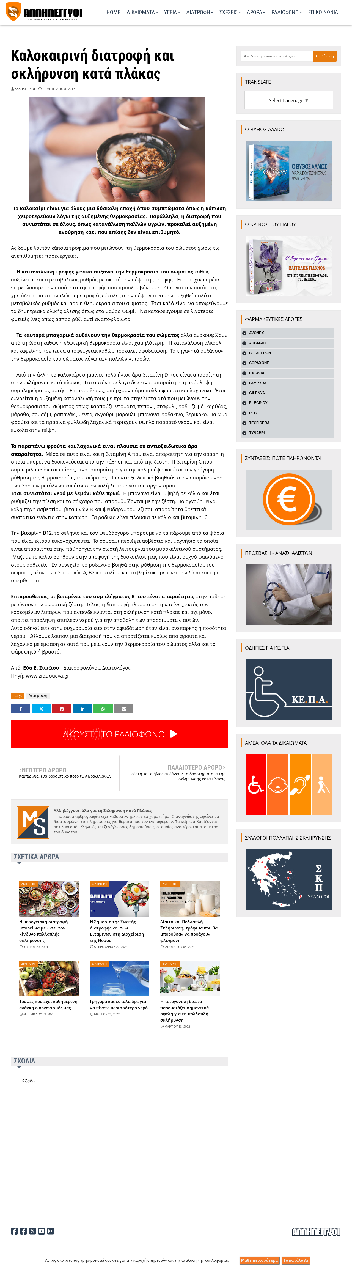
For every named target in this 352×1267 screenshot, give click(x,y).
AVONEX (256, 333)
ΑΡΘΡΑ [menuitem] (254, 12)
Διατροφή (38, 695)
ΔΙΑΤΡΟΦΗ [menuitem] (198, 12)
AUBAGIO (257, 343)
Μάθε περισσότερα (259, 1260)
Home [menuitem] (113, 12)
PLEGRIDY (258, 403)
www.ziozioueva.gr (47, 675)
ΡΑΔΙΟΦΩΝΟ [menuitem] (285, 12)
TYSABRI (257, 433)
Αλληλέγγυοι (25, 89)
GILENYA (257, 393)
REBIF (254, 413)
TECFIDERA (259, 423)
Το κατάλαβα (295, 1260)
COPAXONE (259, 363)
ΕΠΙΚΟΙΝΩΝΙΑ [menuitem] (323, 12)
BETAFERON (260, 353)
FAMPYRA (257, 383)
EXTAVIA (256, 373)
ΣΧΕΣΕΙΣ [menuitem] (228, 12)
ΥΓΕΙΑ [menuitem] (170, 12)
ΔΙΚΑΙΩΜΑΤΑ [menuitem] (141, 12)
